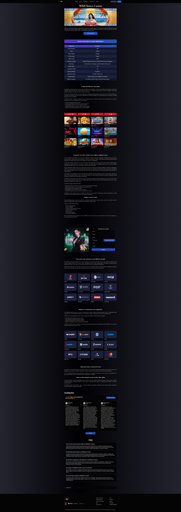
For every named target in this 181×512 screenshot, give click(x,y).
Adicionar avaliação (111, 397)
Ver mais (90, 433)
